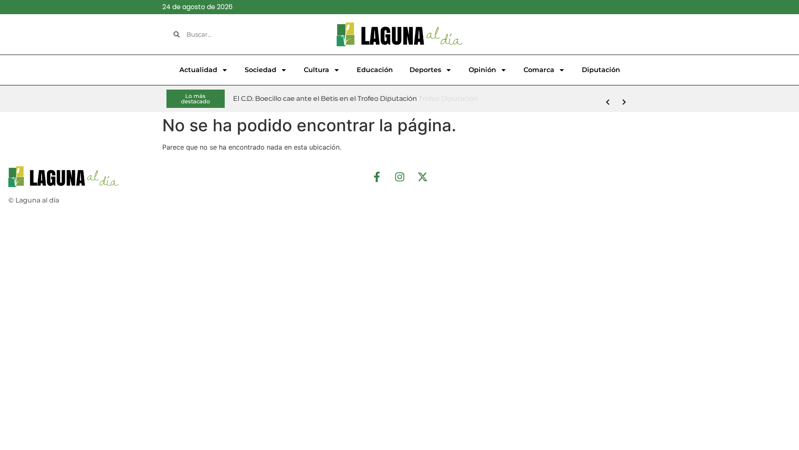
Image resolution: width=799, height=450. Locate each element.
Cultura (316, 70)
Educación (375, 70)
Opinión (482, 70)
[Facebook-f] (376, 176)
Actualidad (198, 70)
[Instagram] (399, 176)
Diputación (601, 70)
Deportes (425, 70)
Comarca (539, 70)
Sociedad (260, 70)
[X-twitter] (422, 176)
